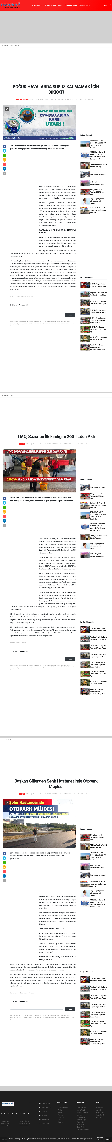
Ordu (41, 187)
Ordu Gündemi (37, 5)
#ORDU (12, 296)
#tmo (18, 643)
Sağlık (53, 5)
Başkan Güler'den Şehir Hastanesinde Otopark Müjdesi (98, 210)
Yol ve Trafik (81, 1110)
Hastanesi (18, 974)
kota (11, 609)
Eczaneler (80, 1115)
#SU (18, 296)
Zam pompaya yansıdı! (98, 174)
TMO (48, 585)
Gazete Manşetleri (83, 1129)
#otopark (32, 993)
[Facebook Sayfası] (2, 1113)
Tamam (100, 1140)
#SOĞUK (30, 296)
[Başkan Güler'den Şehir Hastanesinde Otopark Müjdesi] (39, 823)
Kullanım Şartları (24, 1121)
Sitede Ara (99, 1108)
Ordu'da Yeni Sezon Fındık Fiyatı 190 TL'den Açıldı (98, 329)
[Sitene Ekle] (29, 1113)
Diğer (88, 5)
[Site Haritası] (25, 1113)
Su (62, 187)
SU (62, 230)
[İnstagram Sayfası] (9, 1113)
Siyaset (82, 5)
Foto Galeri (46, 1103)
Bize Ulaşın (45, 1123)
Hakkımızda (5, 1121)
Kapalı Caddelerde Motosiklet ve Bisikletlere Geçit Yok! (97, 347)
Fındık (47, 5)
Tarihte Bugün (82, 1120)
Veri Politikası (5, 1126)
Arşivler (44, 1115)
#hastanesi (23, 993)
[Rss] (21, 1113)
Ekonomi (68, 5)
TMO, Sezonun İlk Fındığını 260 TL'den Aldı (97, 192)
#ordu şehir (14, 993)
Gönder (69, 315)
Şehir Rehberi (81, 1127)
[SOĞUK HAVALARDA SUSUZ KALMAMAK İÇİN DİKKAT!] (39, 122)
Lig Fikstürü (81, 1117)
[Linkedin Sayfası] (17, 1113)
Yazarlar (44, 1111)
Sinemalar (80, 1122)
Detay (101, 1137)
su (75, 195)
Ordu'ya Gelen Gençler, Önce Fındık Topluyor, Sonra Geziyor (98, 320)
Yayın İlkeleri (5, 1123)
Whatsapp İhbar (24, 1123)
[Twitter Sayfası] (5, 1113)
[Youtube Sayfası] (13, 1113)
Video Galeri (45, 1107)
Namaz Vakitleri (82, 1112)
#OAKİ (23, 296)
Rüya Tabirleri (100, 1115)
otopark (65, 905)
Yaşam (60, 5)
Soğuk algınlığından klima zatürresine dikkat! (97, 201)
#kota (24, 643)
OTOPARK (66, 957)
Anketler (99, 1110)
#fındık (12, 643)
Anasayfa (5, 45)
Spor (75, 5)
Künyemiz (45, 1119)
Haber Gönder (23, 1126)
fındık (74, 539)
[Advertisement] (56, 27)
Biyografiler (100, 1112)
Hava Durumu (81, 1108)
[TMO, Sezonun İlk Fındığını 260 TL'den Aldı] (39, 470)
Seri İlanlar (80, 1124)
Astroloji (99, 1117)
